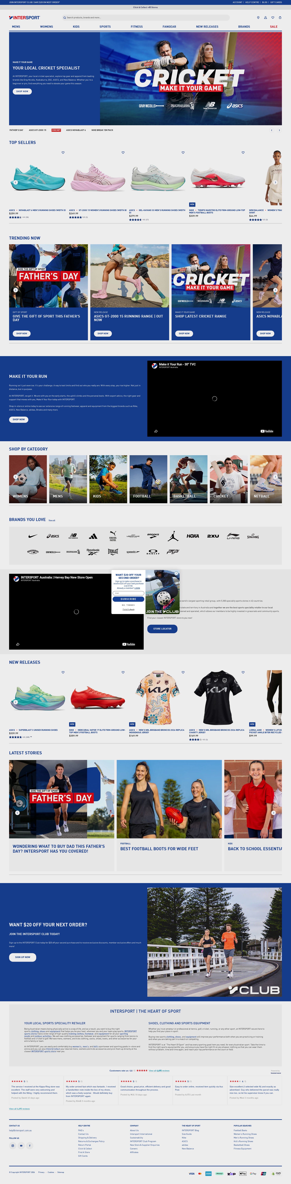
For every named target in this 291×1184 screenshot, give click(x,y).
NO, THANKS (128, 605)
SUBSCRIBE (128, 599)
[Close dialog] (176, 573)
